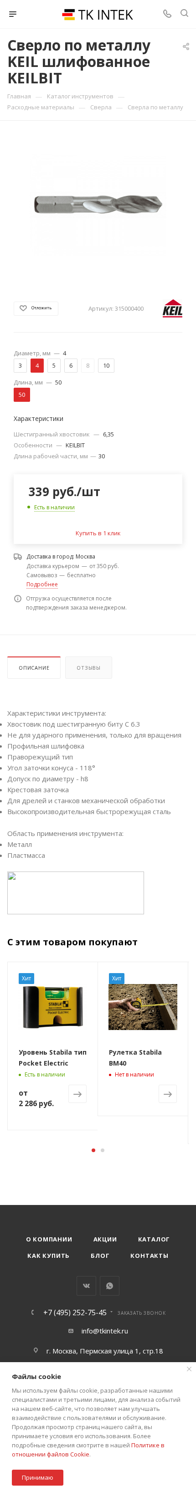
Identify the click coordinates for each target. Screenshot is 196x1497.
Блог (100, 1255)
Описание (34, 667)
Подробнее (42, 584)
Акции (105, 1239)
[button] (93, 1150)
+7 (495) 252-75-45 (75, 1312)
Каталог (154, 1239)
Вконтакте (86, 1286)
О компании (49, 1239)
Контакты (149, 1255)
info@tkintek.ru (105, 1330)
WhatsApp (109, 1286)
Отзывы (89, 667)
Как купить (48, 1255)
